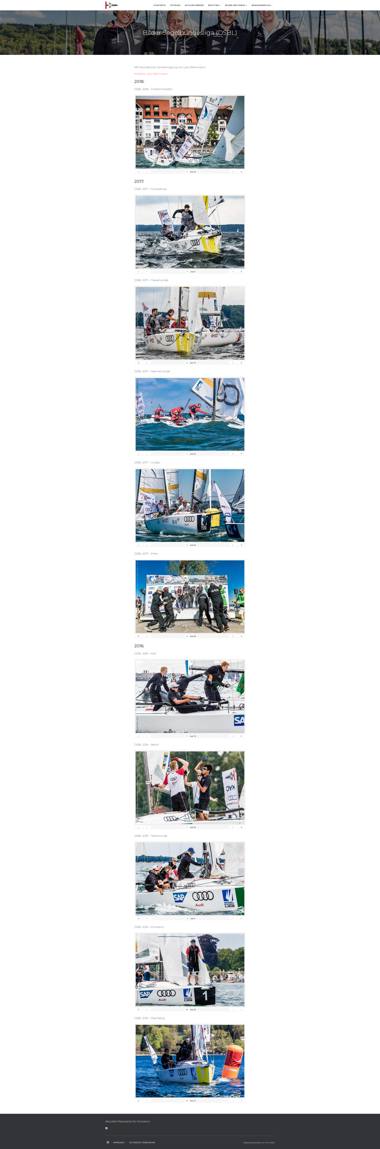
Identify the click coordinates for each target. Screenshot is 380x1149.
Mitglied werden (194, 5)
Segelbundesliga (261, 5)
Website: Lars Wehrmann (151, 74)
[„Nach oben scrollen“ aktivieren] (374, 1143)
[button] (220, 5)
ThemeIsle (270, 1142)
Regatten (213, 5)
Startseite (160, 5)
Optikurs (175, 5)
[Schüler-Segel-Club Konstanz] (112, 5)
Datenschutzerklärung (142, 1142)
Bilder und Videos (235, 5)
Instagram (107, 1142)
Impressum (118, 1142)
